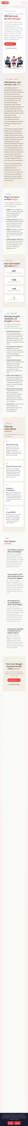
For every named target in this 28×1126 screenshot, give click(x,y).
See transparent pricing (11, 48)
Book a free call (10, 44)
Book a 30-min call (14, 680)
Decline (17, 1123)
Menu (24, 2)
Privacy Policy (15, 1119)
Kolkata (8, 209)
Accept (10, 1123)
